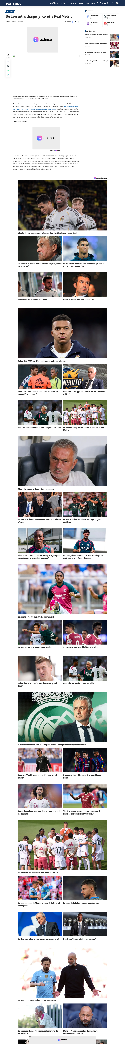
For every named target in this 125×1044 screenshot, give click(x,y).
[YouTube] (105, 3)
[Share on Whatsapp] (8, 70)
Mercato (10, 11)
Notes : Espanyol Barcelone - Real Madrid (96, 43)
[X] (102, 3)
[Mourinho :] (114, 37)
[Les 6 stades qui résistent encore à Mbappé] (114, 63)
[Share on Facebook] (72, 21)
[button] (97, 3)
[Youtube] (110, 23)
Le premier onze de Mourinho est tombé (95, 52)
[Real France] (18, 3)
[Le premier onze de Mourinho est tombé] (114, 54)
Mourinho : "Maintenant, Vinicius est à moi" (96, 34)
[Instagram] (107, 3)
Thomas (8, 21)
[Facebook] (100, 3)
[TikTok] (110, 3)
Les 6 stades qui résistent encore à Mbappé (96, 61)
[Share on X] (75, 21)
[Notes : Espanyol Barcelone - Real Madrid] (114, 45)
